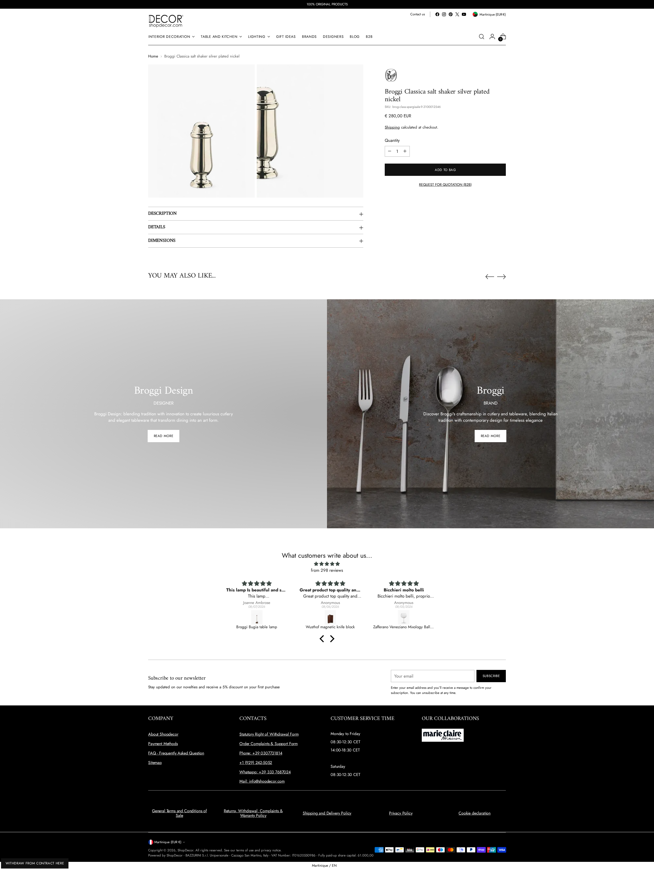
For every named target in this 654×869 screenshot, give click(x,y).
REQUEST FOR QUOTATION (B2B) (445, 184)
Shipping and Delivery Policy (327, 813)
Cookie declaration (475, 813)
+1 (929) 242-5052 (255, 762)
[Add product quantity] (405, 151)
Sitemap (155, 762)
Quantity (392, 140)
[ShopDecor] (166, 21)
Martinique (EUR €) (167, 842)
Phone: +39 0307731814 (260, 753)
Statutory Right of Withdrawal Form (269, 734)
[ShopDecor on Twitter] (457, 14)
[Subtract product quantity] (389, 151)
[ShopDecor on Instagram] (444, 14)
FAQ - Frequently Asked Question (176, 753)
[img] (327, 564)
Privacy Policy (401, 813)
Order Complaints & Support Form (268, 744)
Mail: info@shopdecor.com (262, 781)
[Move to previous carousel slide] (489, 276)
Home (153, 56)
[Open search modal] (481, 36)
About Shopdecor (163, 734)
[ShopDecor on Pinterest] (450, 14)
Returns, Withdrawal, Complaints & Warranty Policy (253, 813)
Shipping (392, 127)
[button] (323, 638)
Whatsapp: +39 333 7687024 (265, 772)
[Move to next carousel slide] (501, 276)
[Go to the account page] (492, 36)
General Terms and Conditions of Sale (179, 813)
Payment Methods (163, 744)
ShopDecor (185, 850)
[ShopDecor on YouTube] (464, 14)
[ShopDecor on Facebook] (437, 14)
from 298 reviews (327, 570)
